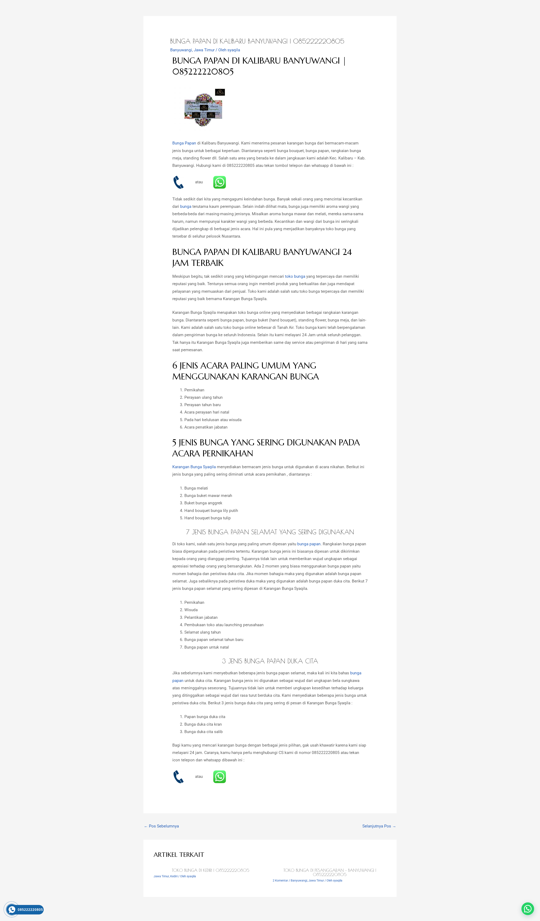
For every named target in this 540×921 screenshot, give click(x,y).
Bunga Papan (184, 143)
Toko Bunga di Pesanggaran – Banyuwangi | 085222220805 (329, 872)
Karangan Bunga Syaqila (194, 466)
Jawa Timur (204, 50)
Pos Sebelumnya (161, 826)
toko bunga (295, 276)
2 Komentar (280, 880)
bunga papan (308, 543)
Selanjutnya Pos (379, 826)
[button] (527, 908)
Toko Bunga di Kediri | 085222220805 (210, 870)
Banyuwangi (181, 50)
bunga (185, 206)
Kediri (174, 876)
